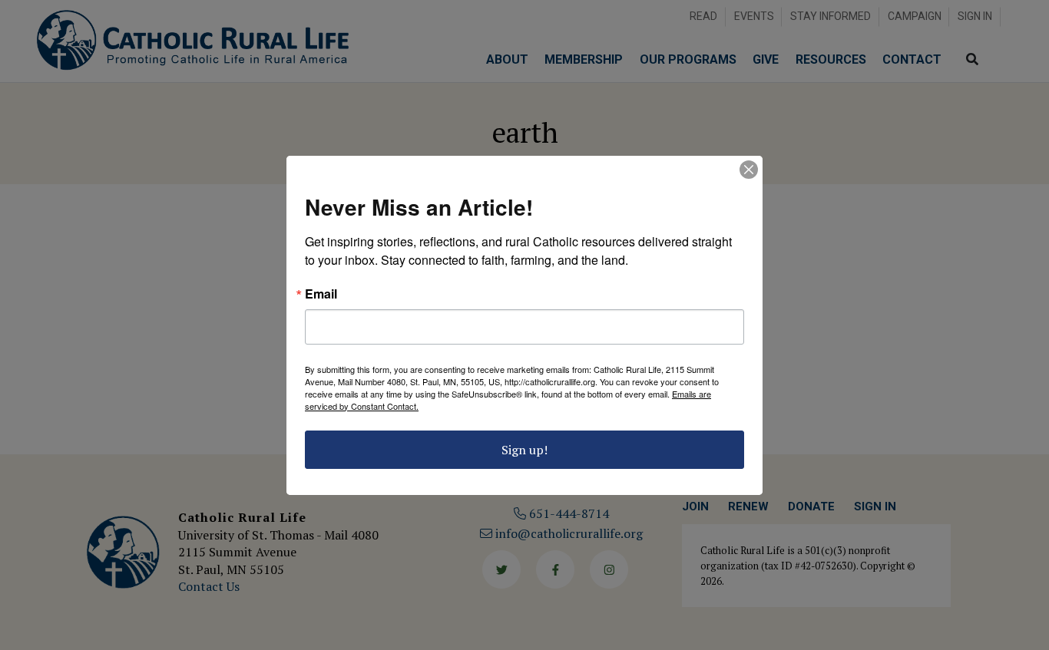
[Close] (749, 169)
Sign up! (524, 449)
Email (321, 294)
